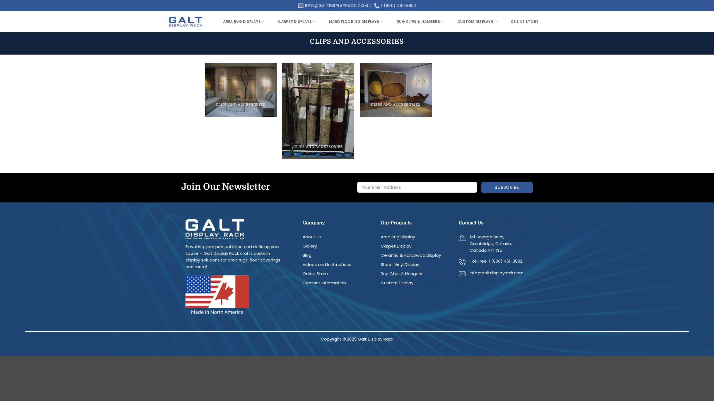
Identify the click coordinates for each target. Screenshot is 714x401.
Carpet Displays (295, 21)
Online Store (315, 274)
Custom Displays (475, 21)
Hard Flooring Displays (354, 21)
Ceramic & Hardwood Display (411, 255)
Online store (524, 21)
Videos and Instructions (327, 264)
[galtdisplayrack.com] (185, 22)
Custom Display (397, 283)
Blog (307, 255)
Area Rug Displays (242, 21)
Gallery (310, 246)
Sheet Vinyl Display (400, 264)
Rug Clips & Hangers (418, 21)
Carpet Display (396, 246)
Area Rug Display (398, 237)
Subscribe (507, 187)
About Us (312, 237)
